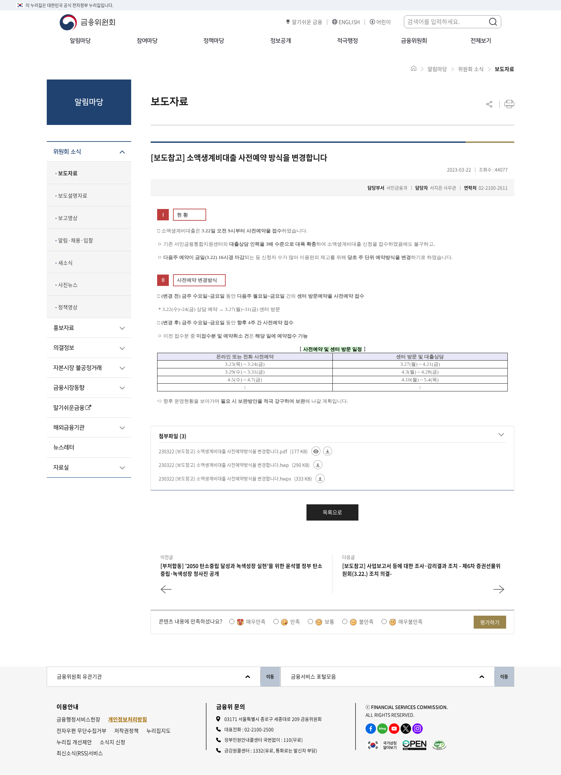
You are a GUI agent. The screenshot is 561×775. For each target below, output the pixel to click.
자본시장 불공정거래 (77, 368)
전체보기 (480, 41)
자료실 (61, 467)
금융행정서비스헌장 (78, 719)
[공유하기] (489, 104)
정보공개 (280, 41)
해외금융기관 (68, 427)
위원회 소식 (67, 152)
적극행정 (347, 41)
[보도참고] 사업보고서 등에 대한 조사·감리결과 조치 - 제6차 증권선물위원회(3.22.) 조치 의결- (421, 569)
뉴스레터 (63, 447)
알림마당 (80, 41)
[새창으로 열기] (381, 744)
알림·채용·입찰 (75, 240)
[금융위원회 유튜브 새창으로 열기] (394, 728)
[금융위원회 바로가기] (87, 21)
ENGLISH (349, 21)
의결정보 (63, 348)
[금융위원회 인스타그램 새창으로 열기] (417, 728)
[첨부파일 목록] (501, 435)
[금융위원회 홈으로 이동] (414, 68)
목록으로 (332, 512)
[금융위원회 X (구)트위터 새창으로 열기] (406, 728)
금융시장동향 (68, 388)
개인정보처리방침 (127, 719)
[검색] (493, 21)
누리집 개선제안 (74, 742)
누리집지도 (158, 730)
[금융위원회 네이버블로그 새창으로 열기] (382, 728)
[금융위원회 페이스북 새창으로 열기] (371, 728)
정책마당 (213, 41)
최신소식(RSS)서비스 (79, 753)
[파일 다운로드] (327, 451)
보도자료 (68, 173)
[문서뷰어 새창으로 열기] (315, 451)
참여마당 (147, 41)
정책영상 (68, 307)
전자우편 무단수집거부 (81, 730)
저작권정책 (126, 730)
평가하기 (490, 622)
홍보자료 (63, 328)
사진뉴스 (68, 285)
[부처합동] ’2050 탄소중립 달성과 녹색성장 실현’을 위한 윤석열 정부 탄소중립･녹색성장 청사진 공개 (241, 569)
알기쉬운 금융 (307, 21)
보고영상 (68, 218)
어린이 (383, 21)
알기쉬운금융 (68, 408)
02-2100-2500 (259, 729)
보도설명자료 (72, 195)
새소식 (65, 262)
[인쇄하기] (509, 104)
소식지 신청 (112, 742)
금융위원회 (414, 41)
